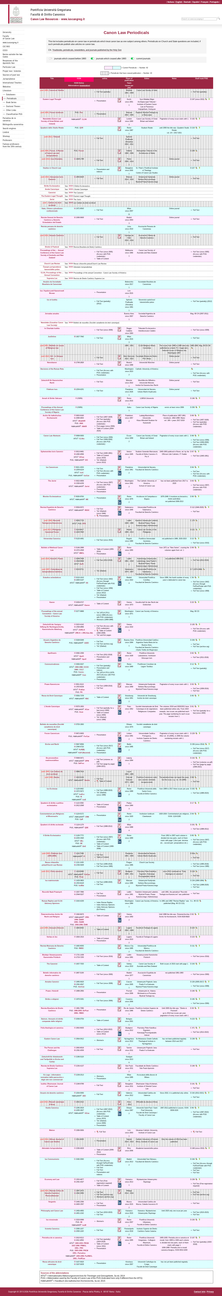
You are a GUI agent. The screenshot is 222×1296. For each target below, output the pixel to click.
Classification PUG (12, 114)
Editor (146, 78)
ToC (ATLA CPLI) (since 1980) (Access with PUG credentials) (105, 615)
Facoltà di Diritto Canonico (48, 14)
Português (214, 2)
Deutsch (187, 2)
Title (52, 78)
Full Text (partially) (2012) (202, 301)
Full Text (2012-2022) (104, 1029)
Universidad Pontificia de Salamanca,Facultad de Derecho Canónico (146, 509)
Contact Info (199, 1291)
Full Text (100, 138)
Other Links (9, 110)
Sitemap (6, 136)
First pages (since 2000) (106, 426)
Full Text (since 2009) (105, 330)
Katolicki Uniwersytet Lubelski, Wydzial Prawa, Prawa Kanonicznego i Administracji (146, 523)
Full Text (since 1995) (105, 866)
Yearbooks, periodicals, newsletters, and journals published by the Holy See (87, 50)
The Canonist (78, 193)
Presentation (101, 101)
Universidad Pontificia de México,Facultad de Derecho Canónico (146, 948)
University (7, 32)
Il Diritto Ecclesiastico (81, 186)
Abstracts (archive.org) (105, 1197)
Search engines (9, 128)
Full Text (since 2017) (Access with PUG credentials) (105, 748)
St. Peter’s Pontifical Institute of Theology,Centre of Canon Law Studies (147, 170)
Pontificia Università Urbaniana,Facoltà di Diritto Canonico (147, 1222)
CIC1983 (6, 46)
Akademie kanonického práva (147, 1148)
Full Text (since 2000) (105, 974)
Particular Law (9, 67)
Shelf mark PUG (201, 78)
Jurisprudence (9, 79)
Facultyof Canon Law (9, 37)
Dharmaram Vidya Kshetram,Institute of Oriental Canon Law (147, 1086)
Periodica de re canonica (9, 119)
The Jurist (77, 199)
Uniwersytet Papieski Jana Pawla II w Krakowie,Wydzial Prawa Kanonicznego (147, 984)
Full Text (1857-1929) (104, 417)
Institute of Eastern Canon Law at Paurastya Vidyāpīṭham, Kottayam (147, 106)
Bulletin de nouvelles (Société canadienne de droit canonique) (96, 323)
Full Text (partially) (103, 92)
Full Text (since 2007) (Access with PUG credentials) (105, 484)
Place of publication (129, 79)
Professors (7, 140)
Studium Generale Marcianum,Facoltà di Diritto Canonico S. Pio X (147, 454)
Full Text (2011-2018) (104, 655)
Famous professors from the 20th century (12, 145)
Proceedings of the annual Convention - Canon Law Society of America (99, 273)
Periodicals (10, 98)
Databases (9, 94)
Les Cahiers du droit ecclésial (84, 203)
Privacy (210, 1291)
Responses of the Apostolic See (10, 61)
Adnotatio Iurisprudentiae (82, 267)
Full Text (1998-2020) (104, 882)
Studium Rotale (147, 128)
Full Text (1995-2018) (104, 864)
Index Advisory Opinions (106, 905)
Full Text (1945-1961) (104, 453)
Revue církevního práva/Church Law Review (89, 264)
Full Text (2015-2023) (104, 1212)
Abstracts (100, 1040)
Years (129, 83)
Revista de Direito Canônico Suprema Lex (89, 278)
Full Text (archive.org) (105, 644)
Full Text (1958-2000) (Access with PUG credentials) (104, 441)
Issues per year (129, 86)
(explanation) (85, 86)
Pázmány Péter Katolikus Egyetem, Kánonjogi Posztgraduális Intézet (146, 873)
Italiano (171, 2)
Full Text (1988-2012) (104, 826)
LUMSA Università (147, 398)
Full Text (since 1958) (105, 588)
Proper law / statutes (12, 71)
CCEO (5, 50)
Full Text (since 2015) (105, 540)
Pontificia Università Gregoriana (51, 10)
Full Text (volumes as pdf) (202, 762)
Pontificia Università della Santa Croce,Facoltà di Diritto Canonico (147, 791)
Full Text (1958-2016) (104, 686)
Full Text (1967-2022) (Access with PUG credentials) (104, 1111)
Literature (7, 90)
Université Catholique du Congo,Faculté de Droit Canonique (147, 1264)
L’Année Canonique (80, 189)
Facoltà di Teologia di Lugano (147, 928)
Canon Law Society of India (147, 90)
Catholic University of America (147, 369)
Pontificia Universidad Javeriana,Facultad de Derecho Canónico (146, 541)
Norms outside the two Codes (12, 55)
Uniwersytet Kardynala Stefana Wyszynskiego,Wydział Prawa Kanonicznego (147, 179)
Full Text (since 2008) (105, 983)
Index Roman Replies (105, 902)
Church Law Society (146, 862)
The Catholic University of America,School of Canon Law (146, 483)
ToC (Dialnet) (101, 571)
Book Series (9, 102)
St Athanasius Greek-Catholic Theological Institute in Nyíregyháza (147, 1041)
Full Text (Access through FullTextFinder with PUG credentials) (105, 1163)
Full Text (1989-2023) (104, 790)
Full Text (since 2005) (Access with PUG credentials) (105, 254)
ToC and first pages (104, 635)
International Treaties (12, 82)
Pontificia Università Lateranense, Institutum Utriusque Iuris (147, 655)
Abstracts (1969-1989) (105, 620)
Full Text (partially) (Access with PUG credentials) (103, 421)
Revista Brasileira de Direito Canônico (87, 247)
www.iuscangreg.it (10, 42)
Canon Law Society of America (146, 611)
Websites (7, 86)
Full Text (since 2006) (105, 437)
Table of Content (103, 259)
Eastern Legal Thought (81, 196)
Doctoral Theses (11, 106)
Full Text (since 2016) (105, 956)
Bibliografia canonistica (13, 124)
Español (195, 2)
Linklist (6, 132)
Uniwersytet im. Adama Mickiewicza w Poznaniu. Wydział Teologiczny (146, 993)
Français (204, 2)
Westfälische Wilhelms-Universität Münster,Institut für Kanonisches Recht (147, 382)
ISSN (79, 78)
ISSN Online (79, 83)
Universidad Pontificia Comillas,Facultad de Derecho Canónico (146, 580)
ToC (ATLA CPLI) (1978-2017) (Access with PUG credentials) (106, 674)
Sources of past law (11, 75)
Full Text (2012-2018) (104, 560)
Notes (174, 78)
